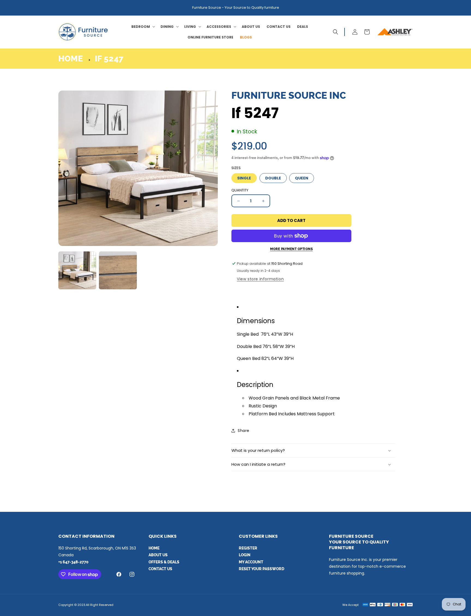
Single (244, 178)
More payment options (291, 249)
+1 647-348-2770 (73, 562)
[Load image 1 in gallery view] (77, 270)
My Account (251, 562)
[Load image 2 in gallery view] (118, 270)
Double (273, 178)
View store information (260, 279)
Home (70, 58)
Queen (301, 178)
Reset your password (261, 569)
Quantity (239, 190)
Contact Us (160, 569)
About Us (158, 555)
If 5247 (109, 58)
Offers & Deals (164, 562)
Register (248, 548)
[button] (142, 26)
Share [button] (243, 430)
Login (244, 555)
